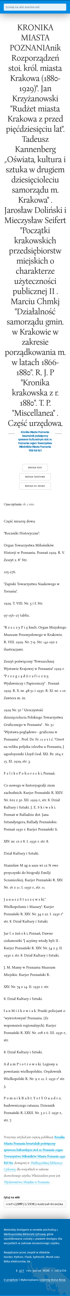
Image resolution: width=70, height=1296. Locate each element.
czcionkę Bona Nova (52, 1280)
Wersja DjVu (35, 467)
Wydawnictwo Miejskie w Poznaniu (26, 1182)
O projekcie (11, 1280)
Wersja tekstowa (35, 477)
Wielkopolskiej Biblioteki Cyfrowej (25, 1234)
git (21, 1270)
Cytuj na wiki (12, 1197)
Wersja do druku (35, 486)
